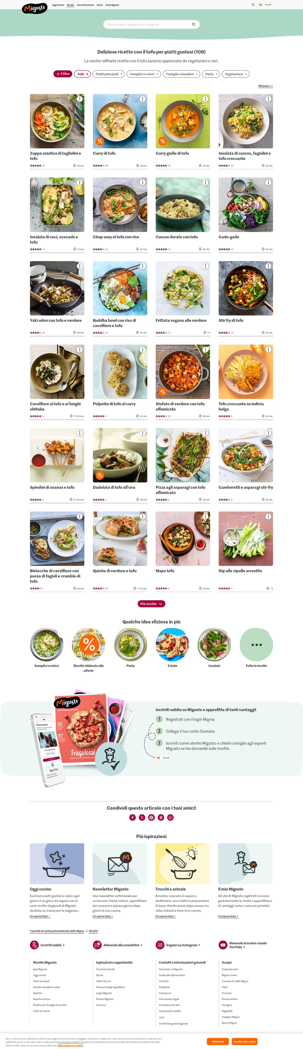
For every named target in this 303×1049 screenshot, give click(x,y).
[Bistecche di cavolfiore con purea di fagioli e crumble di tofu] (57, 553)
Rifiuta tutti (218, 1041)
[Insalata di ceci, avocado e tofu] (57, 216)
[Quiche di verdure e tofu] (120, 553)
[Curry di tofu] (120, 132)
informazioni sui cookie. (70, 1045)
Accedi (268, 5)
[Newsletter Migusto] (120, 880)
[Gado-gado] (246, 216)
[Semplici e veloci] (46, 650)
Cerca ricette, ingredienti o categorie (151, 24)
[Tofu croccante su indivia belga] (246, 383)
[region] (151, 1041)
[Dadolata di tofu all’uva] (120, 466)
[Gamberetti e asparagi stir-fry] (246, 466)
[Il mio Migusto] (245, 880)
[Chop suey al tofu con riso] (120, 216)
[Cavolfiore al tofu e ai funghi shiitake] (57, 383)
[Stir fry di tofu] (246, 299)
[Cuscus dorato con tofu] (183, 216)
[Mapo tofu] (183, 553)
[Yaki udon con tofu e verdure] (57, 299)
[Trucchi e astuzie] (182, 880)
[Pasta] (130, 650)
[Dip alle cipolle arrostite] (246, 553)
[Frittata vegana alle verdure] (183, 299)
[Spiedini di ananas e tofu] (57, 466)
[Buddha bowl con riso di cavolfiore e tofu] (120, 299)
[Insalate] (214, 650)
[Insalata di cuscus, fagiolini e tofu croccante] (246, 132)
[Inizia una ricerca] (253, 4)
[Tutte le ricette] (256, 650)
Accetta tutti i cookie (244, 1041)
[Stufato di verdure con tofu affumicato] (183, 383)
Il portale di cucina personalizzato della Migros (57, 931)
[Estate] (172, 650)
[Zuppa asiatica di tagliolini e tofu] (57, 132)
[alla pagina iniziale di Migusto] (35, 5)
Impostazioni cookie (170, 1011)
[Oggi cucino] (57, 880)
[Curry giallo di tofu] (183, 132)
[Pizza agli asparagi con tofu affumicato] (183, 466)
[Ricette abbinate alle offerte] (88, 650)
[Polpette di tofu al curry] (120, 383)
